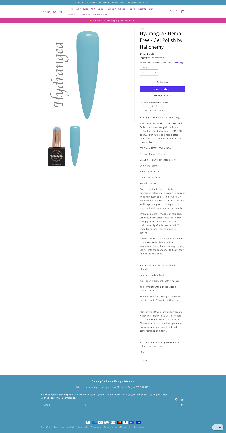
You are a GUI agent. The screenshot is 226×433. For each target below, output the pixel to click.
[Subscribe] (85, 405)
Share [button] (145, 360)
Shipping (143, 58)
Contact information (141, 427)
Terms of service (110, 427)
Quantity (143, 67)
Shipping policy (125, 427)
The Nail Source (53, 427)
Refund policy (83, 427)
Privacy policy (96, 427)
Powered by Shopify (67, 427)
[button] (117, 9)
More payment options (162, 96)
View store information (153, 110)
